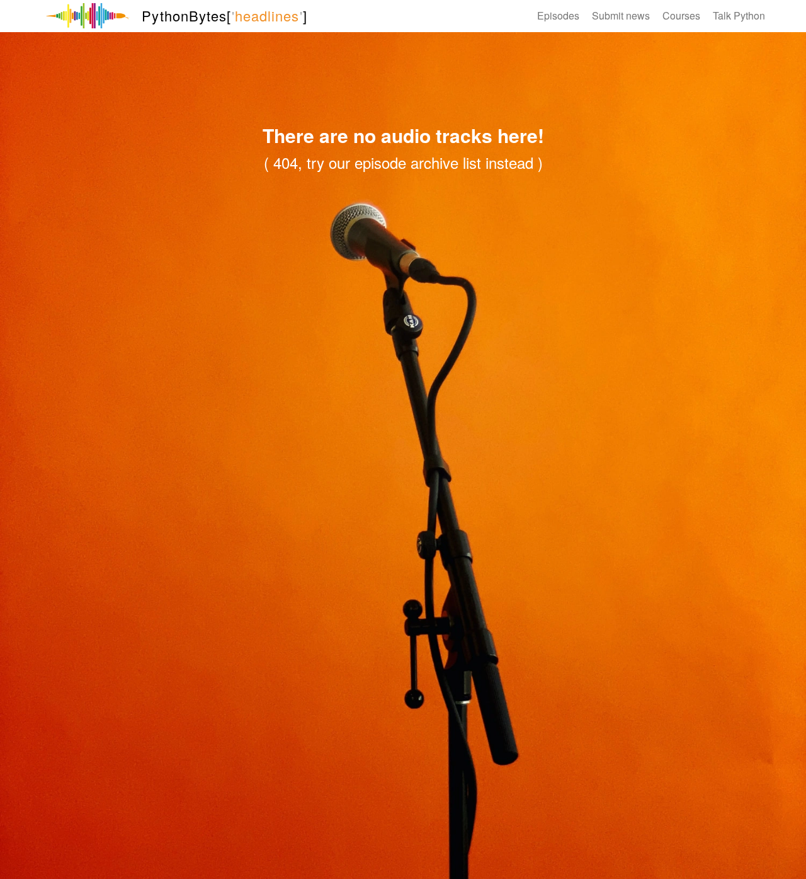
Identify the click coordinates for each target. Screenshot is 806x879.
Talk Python (739, 15)
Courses (681, 15)
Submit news (621, 15)
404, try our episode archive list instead (403, 162)
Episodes (558, 15)
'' (224, 15)
